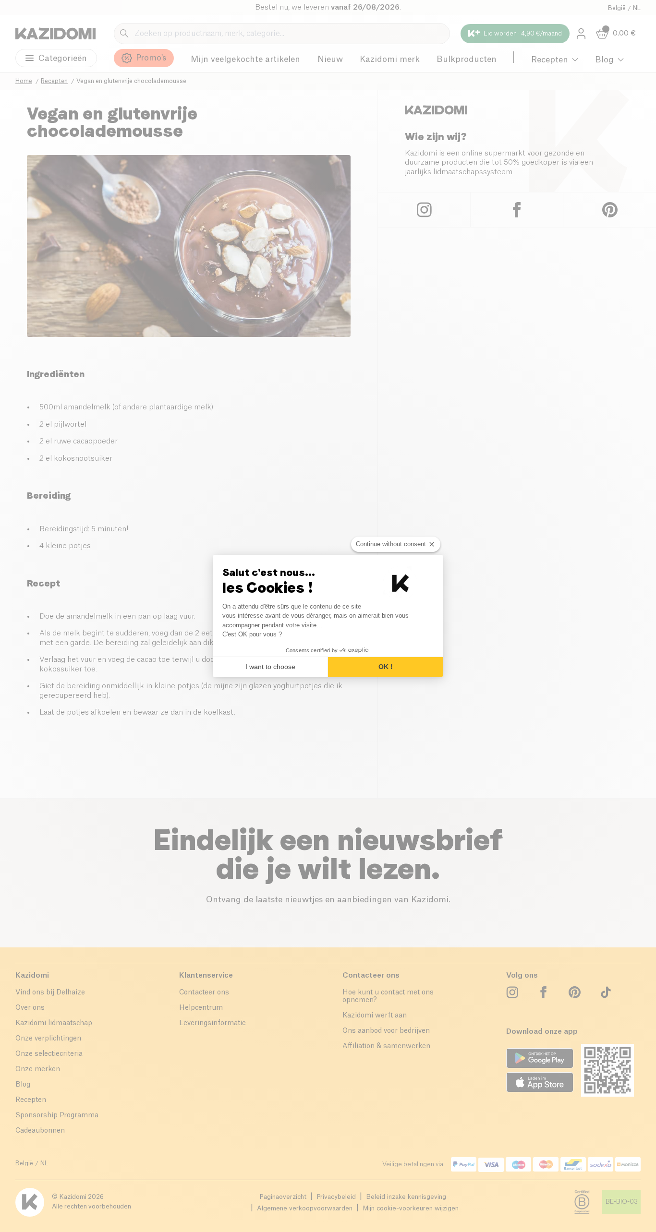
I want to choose (270, 666)
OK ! (385, 666)
